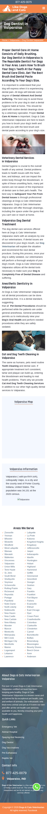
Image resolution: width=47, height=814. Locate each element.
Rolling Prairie (11, 588)
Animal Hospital (9, 732)
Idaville (30, 557)
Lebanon (8, 653)
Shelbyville (9, 579)
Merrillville (9, 644)
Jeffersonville (33, 548)
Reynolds (8, 594)
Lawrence (9, 656)
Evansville (32, 604)
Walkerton (9, 557)
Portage (8, 598)
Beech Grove (33, 650)
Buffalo (30, 638)
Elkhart (30, 607)
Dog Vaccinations (10, 747)
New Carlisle (10, 619)
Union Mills (9, 567)
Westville (8, 542)
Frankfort (31, 594)
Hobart (30, 563)
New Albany (10, 622)
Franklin (31, 591)
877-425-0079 (16, 773)
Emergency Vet (9, 727)
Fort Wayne (32, 598)
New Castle (9, 616)
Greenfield (32, 579)
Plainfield (8, 601)
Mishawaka (9, 635)
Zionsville (8, 532)
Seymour (8, 582)
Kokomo (31, 539)
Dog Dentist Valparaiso (32, 40)
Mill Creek (9, 638)
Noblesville (9, 610)
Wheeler (8, 539)
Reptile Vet (7, 758)
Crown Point (33, 616)
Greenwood (32, 576)
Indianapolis (32, 554)
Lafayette (31, 532)
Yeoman (8, 536)
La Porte (31, 536)
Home (5, 40)
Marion (7, 647)
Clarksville (32, 625)
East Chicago (33, 610)
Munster (8, 625)
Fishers (30, 601)
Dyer (29, 613)
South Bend (9, 576)
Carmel (30, 632)
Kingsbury (31, 545)
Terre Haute (9, 570)
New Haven (9, 613)
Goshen (30, 585)
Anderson (31, 656)
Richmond (9, 591)
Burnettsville (33, 635)
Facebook (32, 810)
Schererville (10, 585)
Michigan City (10, 641)
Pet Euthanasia (9, 753)
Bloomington (33, 644)
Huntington (32, 560)
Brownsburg (32, 641)
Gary (29, 588)
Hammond (32, 570)
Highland (31, 567)
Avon (29, 653)
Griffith (30, 573)
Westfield (8, 545)
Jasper (30, 551)
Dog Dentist (7, 742)
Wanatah (8, 554)
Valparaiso (15, 40)
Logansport (9, 650)
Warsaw (8, 551)
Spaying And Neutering (13, 737)
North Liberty (10, 607)
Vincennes (9, 560)
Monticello (9, 632)
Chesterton (32, 629)
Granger (31, 582)
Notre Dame (10, 604)
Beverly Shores (34, 647)
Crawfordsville (33, 619)
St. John (8, 573)
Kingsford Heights (35, 542)
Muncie (7, 629)
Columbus (32, 622)
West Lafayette (11, 548)
